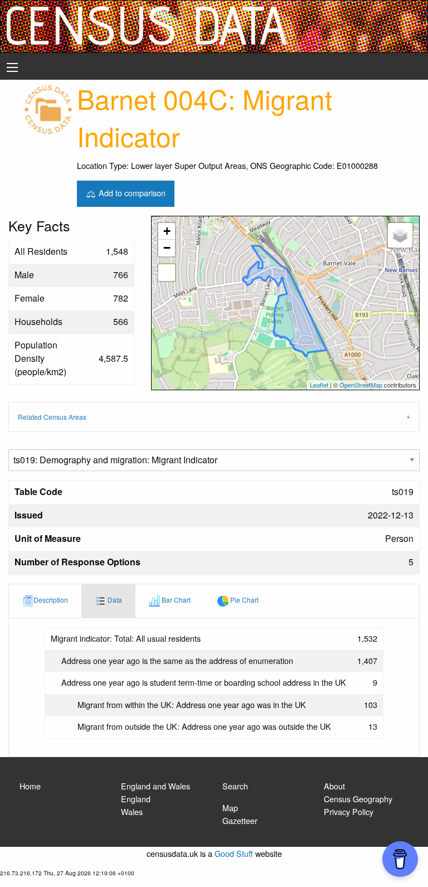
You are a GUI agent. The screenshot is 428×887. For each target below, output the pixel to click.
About (334, 786)
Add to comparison (131, 192)
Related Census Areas (52, 416)
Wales (132, 811)
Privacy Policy (348, 811)
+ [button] (167, 231)
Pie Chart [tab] (243, 599)
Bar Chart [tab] (175, 599)
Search (235, 786)
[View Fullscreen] (166, 272)
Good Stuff (234, 853)
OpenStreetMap (360, 384)
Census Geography (358, 798)
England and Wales (155, 786)
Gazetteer (239, 820)
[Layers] (400, 235)
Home (30, 786)
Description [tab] (50, 599)
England (135, 798)
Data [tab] (114, 599)
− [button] (167, 248)
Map (230, 807)
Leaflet (319, 384)
